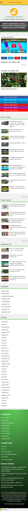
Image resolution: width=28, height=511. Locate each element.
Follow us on (10, 97)
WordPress (11, 503)
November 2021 (5, 327)
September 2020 (5, 363)
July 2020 (3, 369)
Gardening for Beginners (7, 296)
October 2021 (5, 329)
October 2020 (5, 361)
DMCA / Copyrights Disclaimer (9, 454)
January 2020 (4, 384)
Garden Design (5, 293)
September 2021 (5, 332)
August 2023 (4, 321)
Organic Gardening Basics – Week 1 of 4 (11, 482)
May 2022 (4, 324)
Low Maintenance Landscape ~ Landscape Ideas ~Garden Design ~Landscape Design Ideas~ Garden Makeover (13, 469)
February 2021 (5, 350)
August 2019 (4, 398)
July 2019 (3, 400)
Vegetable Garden (6, 312)
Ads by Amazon (24, 64)
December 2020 (5, 356)
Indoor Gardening (6, 306)
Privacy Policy (4, 456)
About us (3, 449)
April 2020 (4, 377)
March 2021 (4, 348)
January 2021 (4, 353)
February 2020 (5, 382)
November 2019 (5, 390)
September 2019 (5, 395)
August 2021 (4, 335)
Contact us (4, 446)
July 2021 (3, 337)
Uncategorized (5, 309)
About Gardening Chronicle (9, 89)
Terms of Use (11, 500)
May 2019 (4, 405)
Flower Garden (5, 291)
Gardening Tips (5, 304)
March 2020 (4, 379)
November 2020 (5, 358)
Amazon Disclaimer (6, 451)
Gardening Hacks (7, 37)
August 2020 (4, 366)
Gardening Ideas (5, 301)
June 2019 (4, 403)
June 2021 (4, 340)
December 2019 (5, 387)
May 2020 (4, 374)
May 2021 (4, 343)
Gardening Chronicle (15, 2)
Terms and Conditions (7, 459)
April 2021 (4, 345)
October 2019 (5, 392)
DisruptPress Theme (20, 503)
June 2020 (4, 371)
